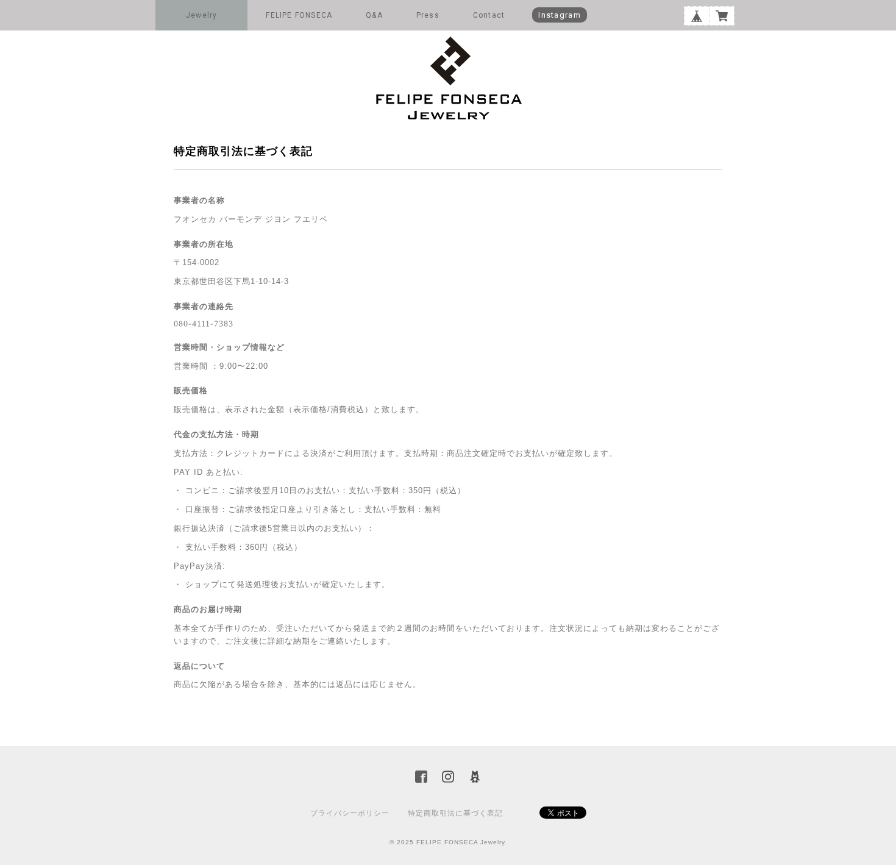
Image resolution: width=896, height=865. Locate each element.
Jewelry (201, 15)
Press (427, 15)
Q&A (374, 15)
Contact (489, 15)
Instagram (559, 15)
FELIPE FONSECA (299, 15)
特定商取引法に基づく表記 (455, 813)
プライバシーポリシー (349, 813)
